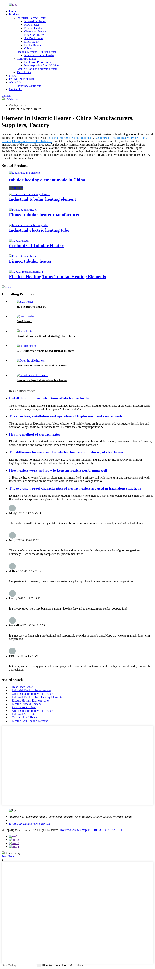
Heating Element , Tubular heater (36, 51)
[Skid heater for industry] (25, 301)
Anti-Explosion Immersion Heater (32, 710)
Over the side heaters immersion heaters (42, 365)
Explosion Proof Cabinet (39, 62)
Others (28, 48)
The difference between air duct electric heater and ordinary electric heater (66, 452)
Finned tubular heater (30, 261)
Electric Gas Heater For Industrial (32, 141)
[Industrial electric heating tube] (28, 225)
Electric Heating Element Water (31, 700)
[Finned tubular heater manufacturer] (23, 209)
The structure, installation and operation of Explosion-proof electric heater (66, 416)
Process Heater (33, 28)
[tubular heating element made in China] (24, 172)
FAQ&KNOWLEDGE (23, 79)
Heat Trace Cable (22, 686)
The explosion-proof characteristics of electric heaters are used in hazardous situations (75, 488)
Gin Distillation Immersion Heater (32, 693)
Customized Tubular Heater (36, 245)
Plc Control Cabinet (24, 707)
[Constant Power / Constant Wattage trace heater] (25, 331)
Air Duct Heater (33, 38)
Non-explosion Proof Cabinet (41, 65)
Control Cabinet (26, 58)
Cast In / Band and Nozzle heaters (37, 68)
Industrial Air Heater (24, 714)
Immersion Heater (35, 21)
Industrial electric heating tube (39, 230)
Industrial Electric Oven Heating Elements (37, 697)
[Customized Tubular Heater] (19, 240)
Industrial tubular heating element (42, 199)
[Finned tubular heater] (23, 256)
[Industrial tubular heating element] (29, 194)
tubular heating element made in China (47, 179)
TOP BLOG (95, 830)
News (12, 75)
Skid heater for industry (31, 306)
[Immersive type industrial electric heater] (32, 375)
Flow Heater (31, 24)
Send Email (8, 856)
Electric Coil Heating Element (30, 720)
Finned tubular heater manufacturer (44, 214)
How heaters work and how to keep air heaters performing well (58, 470)
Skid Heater (31, 41)
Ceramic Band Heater (25, 717)
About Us (15, 82)
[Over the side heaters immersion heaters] (31, 360)
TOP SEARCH (112, 830)
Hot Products (68, 830)
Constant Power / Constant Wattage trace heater (47, 336)
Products (14, 14)
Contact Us (15, 89)
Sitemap (82, 830)
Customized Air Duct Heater (112, 137)
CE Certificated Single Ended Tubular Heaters (45, 350)
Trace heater (24, 72)
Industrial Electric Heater (31, 17)
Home (12, 11)
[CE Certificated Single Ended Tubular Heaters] (27, 345)
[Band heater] (25, 316)
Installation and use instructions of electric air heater (49, 398)
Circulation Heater (35, 31)
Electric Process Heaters (26, 703)
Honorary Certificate (29, 85)
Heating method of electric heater (34, 434)
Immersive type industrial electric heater (42, 380)
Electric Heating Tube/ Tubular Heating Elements (57, 276)
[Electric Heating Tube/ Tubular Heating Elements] (26, 271)
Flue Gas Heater (34, 34)
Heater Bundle (33, 45)
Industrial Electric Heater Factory (31, 690)
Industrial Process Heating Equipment (69, 137)
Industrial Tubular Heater (39, 55)
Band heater (24, 321)
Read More (16, 187)
